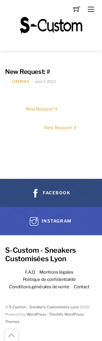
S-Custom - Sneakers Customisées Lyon (44, 307)
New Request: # (27, 72)
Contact (82, 286)
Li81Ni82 (20, 81)
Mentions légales (56, 272)
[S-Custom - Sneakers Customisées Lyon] (51, 24)
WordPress (36, 314)
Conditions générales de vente (39, 286)
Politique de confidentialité (49, 279)
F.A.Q (30, 272)
